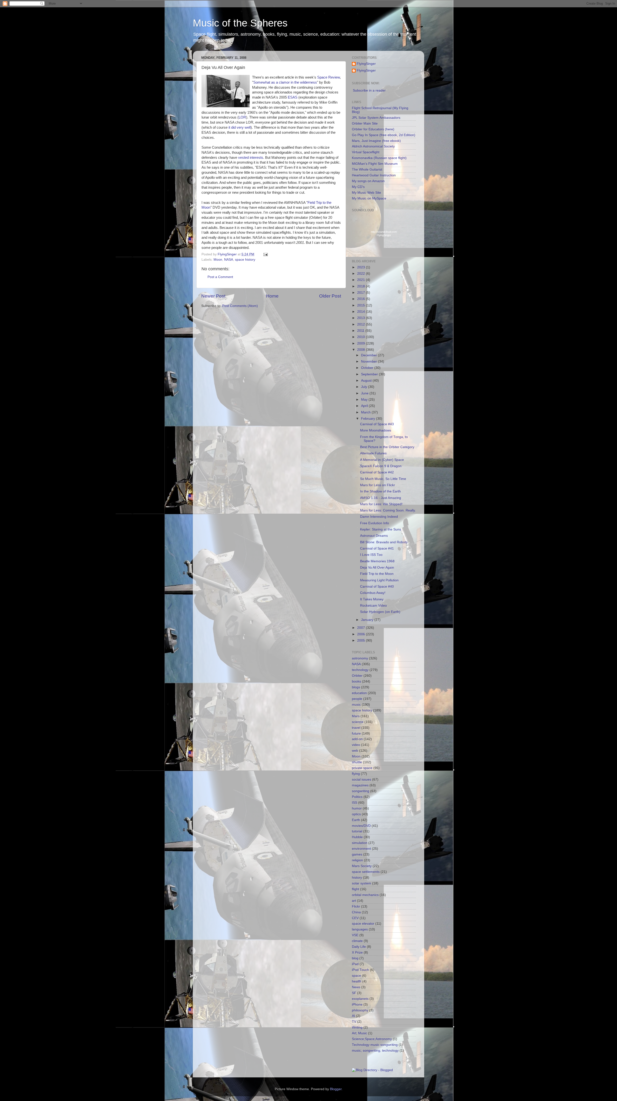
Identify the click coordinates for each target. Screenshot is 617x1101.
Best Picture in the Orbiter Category (387, 447)
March (366, 412)
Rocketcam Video (373, 605)
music (356, 704)
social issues (361, 779)
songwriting (360, 791)
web (355, 750)
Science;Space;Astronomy (372, 1039)
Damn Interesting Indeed (379, 516)
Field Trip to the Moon (377, 574)
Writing (357, 1027)
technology (360, 670)
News (356, 987)
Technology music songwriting (375, 1045)
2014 (361, 311)
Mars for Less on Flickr (377, 485)
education (359, 693)
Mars (356, 716)
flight (355, 889)
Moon (218, 259)
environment (361, 848)
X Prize (357, 952)
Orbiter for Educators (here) (373, 129)
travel (356, 728)
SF (354, 993)
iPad (355, 964)
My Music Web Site (366, 192)
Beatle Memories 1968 (377, 561)
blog (355, 958)
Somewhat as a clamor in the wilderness (285, 82)
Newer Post (213, 295)
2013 (361, 318)
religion (357, 860)
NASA (228, 259)
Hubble (357, 837)
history (357, 877)
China (356, 912)
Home (272, 295)
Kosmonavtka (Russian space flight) (379, 158)
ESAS (292, 97)
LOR (242, 117)
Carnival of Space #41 (377, 548)
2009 (361, 343)
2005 (361, 640)
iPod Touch (360, 970)
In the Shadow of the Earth (380, 491)
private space (362, 768)
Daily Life (359, 946)
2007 (361, 628)
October (367, 368)
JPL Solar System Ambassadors (376, 117)
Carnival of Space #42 (377, 472)
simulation (359, 843)
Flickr (356, 906)
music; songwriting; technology (375, 1050)
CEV (355, 918)
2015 (361, 305)
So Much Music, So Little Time (383, 479)
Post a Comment (220, 277)
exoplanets (360, 999)
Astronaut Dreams (374, 535)
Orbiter (357, 675)
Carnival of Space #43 (377, 424)
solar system (361, 883)
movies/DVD (361, 826)
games (357, 854)
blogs (356, 687)
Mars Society (362, 866)
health (356, 981)
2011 (361, 330)
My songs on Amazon (368, 181)
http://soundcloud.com (384, 233)
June (365, 393)
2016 (361, 299)
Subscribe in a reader (369, 90)
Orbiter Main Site (365, 123)
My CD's (358, 187)
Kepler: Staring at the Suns (380, 529)
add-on (357, 739)
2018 (361, 286)
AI (353, 1016)
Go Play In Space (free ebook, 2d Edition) (383, 135)
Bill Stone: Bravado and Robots (384, 542)
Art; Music (359, 1033)
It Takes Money (371, 599)
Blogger (336, 1089)
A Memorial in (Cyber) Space (382, 460)
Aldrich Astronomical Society (373, 146)
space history (245, 259)
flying (356, 774)
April (365, 406)
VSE (355, 935)
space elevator (363, 923)
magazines (360, 785)
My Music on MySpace (369, 198)
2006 (361, 634)
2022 (361, 273)
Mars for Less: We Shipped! (381, 504)
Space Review (328, 77)
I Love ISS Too (371, 555)
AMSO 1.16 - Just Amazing (380, 498)
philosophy (360, 1010)
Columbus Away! (372, 593)
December (369, 355)
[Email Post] (265, 254)
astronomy (360, 658)
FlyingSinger (366, 64)
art (354, 900)
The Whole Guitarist (367, 169)
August (367, 380)
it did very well (239, 127)
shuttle (357, 762)
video (356, 745)
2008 (361, 350)
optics (356, 814)
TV (354, 1021)
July (364, 387)
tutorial (357, 831)
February (368, 418)
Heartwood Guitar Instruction (374, 175)
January (367, 620)
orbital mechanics (365, 895)
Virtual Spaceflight (365, 152)
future (356, 733)
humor (357, 808)
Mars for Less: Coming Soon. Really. (388, 510)
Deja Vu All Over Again (377, 567)
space (356, 975)
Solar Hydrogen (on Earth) (380, 612)
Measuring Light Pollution (379, 580)
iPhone (357, 1004)
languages (360, 929)
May (365, 399)
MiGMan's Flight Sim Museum (375, 164)
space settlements (366, 872)
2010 (361, 337)
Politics (357, 797)
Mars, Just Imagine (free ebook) (376, 141)
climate (357, 941)
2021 (361, 280)
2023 (361, 267)
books (356, 681)
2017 (361, 292)
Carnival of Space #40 (377, 586)
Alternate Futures (373, 453)
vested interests (250, 157)
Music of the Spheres (240, 23)
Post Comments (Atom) (240, 306)
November (369, 361)
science (357, 722)
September (370, 374)
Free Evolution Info (374, 523)
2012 (361, 324)
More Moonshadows (375, 430)
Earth (356, 820)
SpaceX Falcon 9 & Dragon (381, 466)
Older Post (330, 295)
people (357, 699)
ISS (354, 802)
